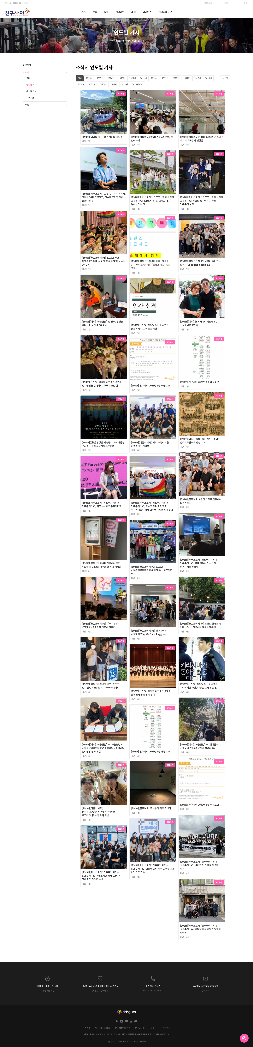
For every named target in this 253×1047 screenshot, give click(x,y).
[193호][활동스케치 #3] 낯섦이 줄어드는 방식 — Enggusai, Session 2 (200, 262)
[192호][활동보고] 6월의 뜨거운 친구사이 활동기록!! (200, 500)
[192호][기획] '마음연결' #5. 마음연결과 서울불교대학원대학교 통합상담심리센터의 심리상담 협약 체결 (103, 748)
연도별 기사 (139, 40)
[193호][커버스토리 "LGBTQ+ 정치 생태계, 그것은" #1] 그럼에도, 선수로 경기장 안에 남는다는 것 (104, 197)
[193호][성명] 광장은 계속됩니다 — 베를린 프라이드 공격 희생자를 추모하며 (103, 444)
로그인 (227, 3)
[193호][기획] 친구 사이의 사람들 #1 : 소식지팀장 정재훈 (199, 323)
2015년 (208, 78)
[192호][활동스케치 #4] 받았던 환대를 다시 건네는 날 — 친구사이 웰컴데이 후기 (201, 625)
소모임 (45, 105)
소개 (83, 12)
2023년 (121, 78)
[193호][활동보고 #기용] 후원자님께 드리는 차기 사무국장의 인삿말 (202, 138)
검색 (245, 3)
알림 (106, 12)
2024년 (111, 78)
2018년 (176, 78)
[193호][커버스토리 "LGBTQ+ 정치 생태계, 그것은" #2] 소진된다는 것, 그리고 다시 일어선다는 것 (153, 200)
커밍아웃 (120, 12)
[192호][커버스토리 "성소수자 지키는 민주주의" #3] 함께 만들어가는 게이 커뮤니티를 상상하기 (199, 563)
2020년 (154, 78)
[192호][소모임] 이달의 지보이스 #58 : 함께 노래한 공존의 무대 (150, 692)
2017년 (186, 78)
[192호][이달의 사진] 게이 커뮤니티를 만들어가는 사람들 (150, 444)
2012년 (103, 84)
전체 (80, 78)
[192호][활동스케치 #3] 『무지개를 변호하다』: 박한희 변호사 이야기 (100, 625)
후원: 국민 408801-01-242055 (16, 3)
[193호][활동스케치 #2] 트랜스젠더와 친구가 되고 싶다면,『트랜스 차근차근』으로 (151, 264)
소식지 (128, 40)
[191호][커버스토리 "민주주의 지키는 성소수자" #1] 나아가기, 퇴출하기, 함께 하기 (199, 865)
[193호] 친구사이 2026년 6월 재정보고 (199, 382)
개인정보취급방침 (102, 1027)
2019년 (165, 78)
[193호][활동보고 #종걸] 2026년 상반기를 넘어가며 (152, 138)
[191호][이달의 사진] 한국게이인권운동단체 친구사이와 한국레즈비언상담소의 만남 (99, 811)
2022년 (132, 78)
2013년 (92, 84)
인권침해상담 (165, 12)
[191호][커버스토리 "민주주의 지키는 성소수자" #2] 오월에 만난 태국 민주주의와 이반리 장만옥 (152, 868)
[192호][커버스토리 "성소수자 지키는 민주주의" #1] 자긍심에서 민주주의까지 (102, 504)
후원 (133, 12)
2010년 (124, 84)
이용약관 (86, 1027)
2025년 (100, 78)
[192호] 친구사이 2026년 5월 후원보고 (199, 804)
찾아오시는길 (140, 1027)
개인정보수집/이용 (122, 1027)
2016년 (197, 78)
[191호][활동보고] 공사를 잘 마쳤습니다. (151, 808)
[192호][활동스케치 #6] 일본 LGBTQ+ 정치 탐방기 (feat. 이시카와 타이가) (101, 685)
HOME (112, 40)
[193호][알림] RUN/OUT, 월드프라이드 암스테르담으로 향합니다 (200, 440)
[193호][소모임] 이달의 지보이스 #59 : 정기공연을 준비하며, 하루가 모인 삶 (101, 383)
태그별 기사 (31, 91)
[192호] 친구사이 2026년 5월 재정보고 (150, 751)
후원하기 (154, 1027)
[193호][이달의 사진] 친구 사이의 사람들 (102, 137)
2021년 (143, 78)
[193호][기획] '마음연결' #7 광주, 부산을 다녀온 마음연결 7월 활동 (102, 323)
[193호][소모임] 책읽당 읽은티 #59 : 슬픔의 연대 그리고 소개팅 (149, 326)
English (209, 3)
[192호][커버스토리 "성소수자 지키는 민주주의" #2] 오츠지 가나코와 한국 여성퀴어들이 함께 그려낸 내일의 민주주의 (152, 506)
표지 (28, 78)
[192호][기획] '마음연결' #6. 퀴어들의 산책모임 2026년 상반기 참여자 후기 (199, 746)
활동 (95, 12)
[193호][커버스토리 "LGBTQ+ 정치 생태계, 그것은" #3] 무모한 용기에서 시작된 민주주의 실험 (202, 200)
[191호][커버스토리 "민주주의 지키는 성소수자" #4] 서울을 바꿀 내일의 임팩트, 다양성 (201, 929)
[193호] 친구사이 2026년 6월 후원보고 (150, 385)
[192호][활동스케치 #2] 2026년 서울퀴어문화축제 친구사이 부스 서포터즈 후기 (151, 570)
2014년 (81, 84)
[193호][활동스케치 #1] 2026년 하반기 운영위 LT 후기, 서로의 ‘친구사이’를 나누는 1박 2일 (103, 261)
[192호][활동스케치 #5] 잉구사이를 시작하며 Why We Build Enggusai (149, 632)
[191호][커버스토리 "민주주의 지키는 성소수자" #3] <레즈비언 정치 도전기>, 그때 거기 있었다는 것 (101, 875)
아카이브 (147, 12)
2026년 (89, 78)
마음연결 (27, 65)
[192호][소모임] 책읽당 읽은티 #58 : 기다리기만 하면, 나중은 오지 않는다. (198, 685)
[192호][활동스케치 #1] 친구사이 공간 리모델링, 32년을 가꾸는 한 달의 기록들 (101, 564)
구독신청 (30, 97)
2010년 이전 (137, 84)
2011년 (113, 84)
